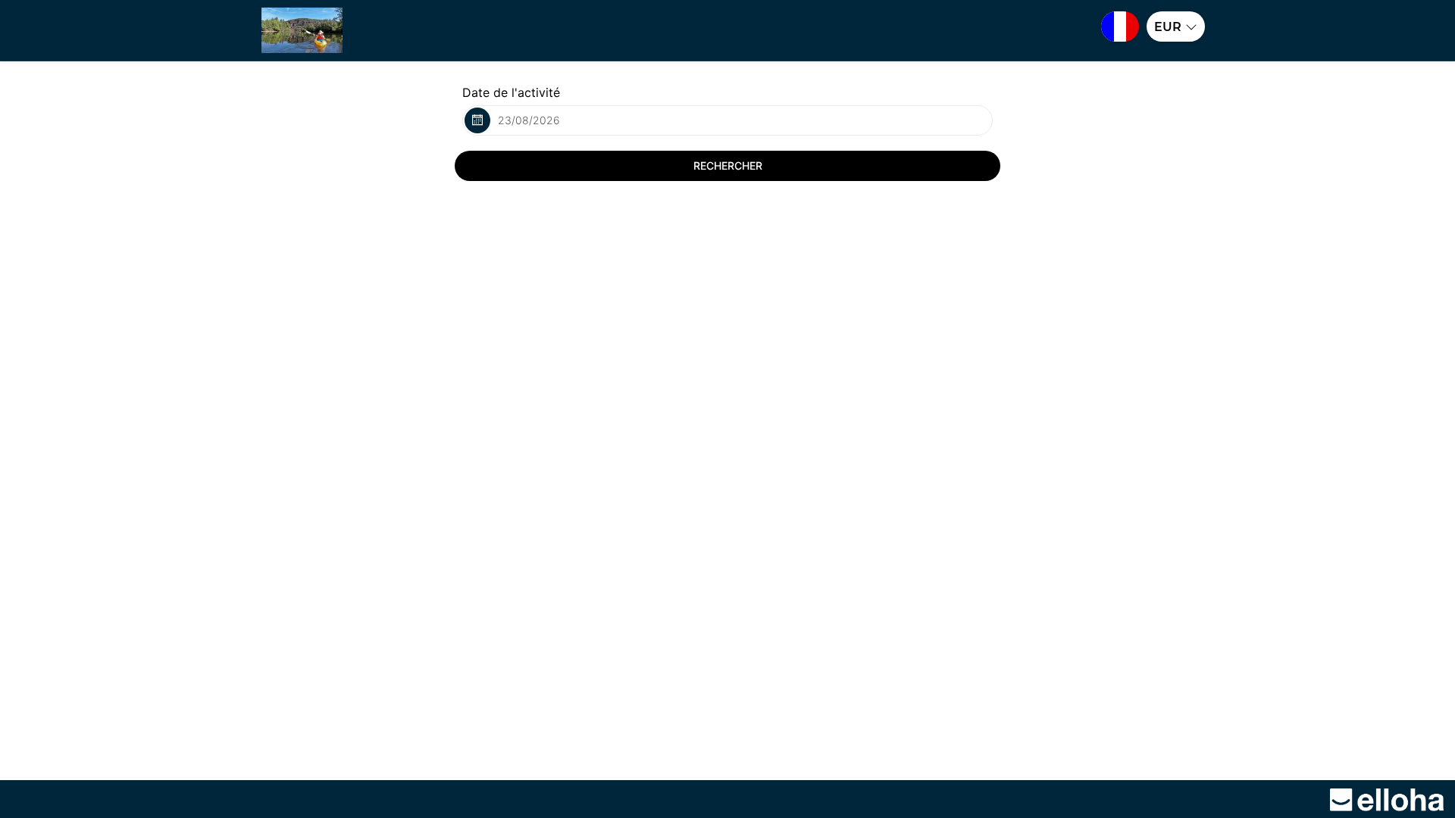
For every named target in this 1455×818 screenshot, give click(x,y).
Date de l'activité (511, 92)
